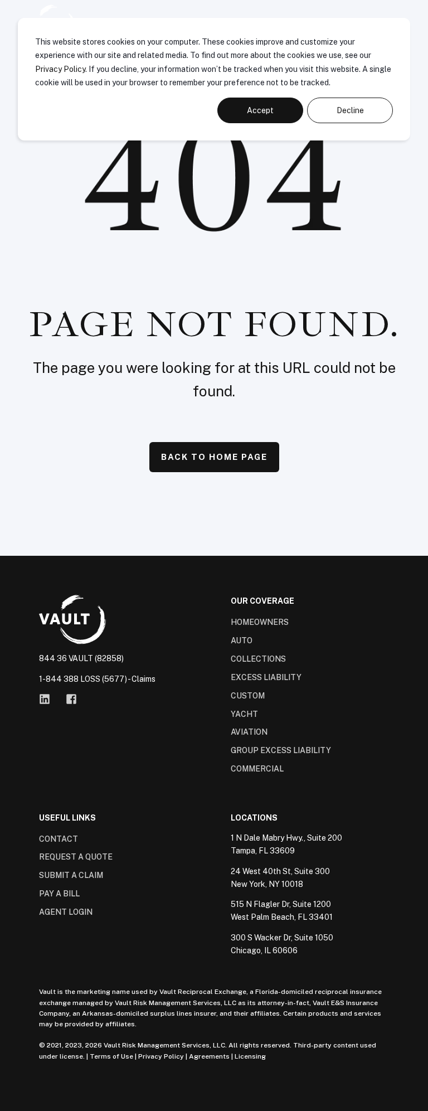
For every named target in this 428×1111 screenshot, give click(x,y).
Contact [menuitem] (58, 839)
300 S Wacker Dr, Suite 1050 (282, 937)
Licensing (250, 1056)
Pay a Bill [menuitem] (59, 893)
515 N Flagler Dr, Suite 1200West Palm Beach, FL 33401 (282, 910)
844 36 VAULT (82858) (81, 658)
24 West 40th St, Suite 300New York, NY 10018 (280, 878)
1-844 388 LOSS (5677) (83, 679)
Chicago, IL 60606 (264, 950)
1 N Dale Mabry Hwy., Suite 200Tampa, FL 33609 (286, 844)
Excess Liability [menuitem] (266, 677)
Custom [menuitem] (248, 695)
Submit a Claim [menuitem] (71, 875)
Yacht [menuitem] (244, 714)
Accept (260, 110)
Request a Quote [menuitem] (76, 856)
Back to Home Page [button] (214, 457)
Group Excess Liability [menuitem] (281, 750)
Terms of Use (111, 1056)
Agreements (209, 1056)
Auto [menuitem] (241, 640)
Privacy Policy (60, 69)
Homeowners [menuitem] (260, 622)
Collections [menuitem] (258, 658)
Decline (350, 110)
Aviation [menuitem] (249, 731)
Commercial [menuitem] (257, 768)
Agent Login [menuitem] (66, 912)
